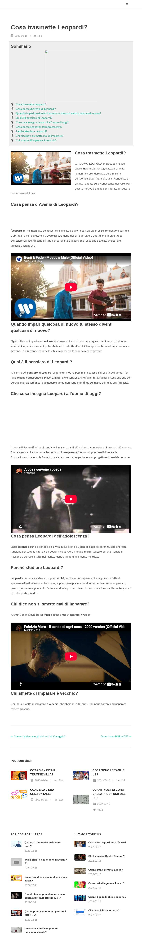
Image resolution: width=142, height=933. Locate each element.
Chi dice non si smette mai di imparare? (39, 136)
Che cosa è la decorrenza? (104, 910)
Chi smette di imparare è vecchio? (36, 140)
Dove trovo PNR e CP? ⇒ (116, 736)
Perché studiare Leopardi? (31, 131)
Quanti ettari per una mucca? (105, 869)
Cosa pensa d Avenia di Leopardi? (36, 109)
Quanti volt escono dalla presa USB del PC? (109, 793)
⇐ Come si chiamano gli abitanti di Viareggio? (38, 736)
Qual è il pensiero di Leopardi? (34, 118)
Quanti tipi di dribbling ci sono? (107, 896)
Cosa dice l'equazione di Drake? (107, 842)
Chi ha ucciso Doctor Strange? (106, 856)
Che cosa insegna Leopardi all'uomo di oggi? (42, 122)
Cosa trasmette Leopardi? (31, 104)
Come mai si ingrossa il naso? (106, 883)
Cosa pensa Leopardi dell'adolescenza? (39, 127)
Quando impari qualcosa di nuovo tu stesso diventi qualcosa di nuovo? (58, 113)
